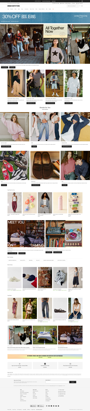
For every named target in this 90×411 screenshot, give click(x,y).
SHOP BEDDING (21, 253)
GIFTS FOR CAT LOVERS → (62, 260)
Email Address (48, 380)
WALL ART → (38, 260)
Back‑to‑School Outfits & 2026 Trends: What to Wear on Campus (18, 347)
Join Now (19, 367)
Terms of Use (14, 409)
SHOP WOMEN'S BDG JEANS (5, 21)
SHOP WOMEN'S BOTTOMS (13, 103)
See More (9, 376)
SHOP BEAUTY (49, 252)
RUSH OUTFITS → (23, 260)
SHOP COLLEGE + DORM (12, 253)
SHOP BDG (34, 146)
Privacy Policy (9, 409)
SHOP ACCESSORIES (57, 252)
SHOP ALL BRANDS (45, 109)
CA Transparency (19, 409)
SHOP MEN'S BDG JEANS (15, 21)
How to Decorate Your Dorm (63, 347)
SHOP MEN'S (12, 67)
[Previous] (8, 205)
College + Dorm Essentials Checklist (39, 347)
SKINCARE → (31, 260)
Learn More (45, 367)
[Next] (82, 205)
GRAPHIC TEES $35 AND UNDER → (48, 260)
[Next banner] (79, 1)
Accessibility (24, 409)
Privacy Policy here (52, 385)
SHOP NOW (53, 1)
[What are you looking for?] (77, 6)
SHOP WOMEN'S (4, 67)
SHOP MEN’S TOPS (69, 103)
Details (18, 3)
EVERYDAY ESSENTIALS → (13, 260)
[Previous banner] (10, 1)
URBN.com (28, 409)
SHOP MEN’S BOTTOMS (50, 103)
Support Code (33, 409)
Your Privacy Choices (39, 409)
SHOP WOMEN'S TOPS (31, 103)
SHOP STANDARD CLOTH (67, 146)
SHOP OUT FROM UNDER (6, 146)
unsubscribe (60, 385)
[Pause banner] (82, 1)
